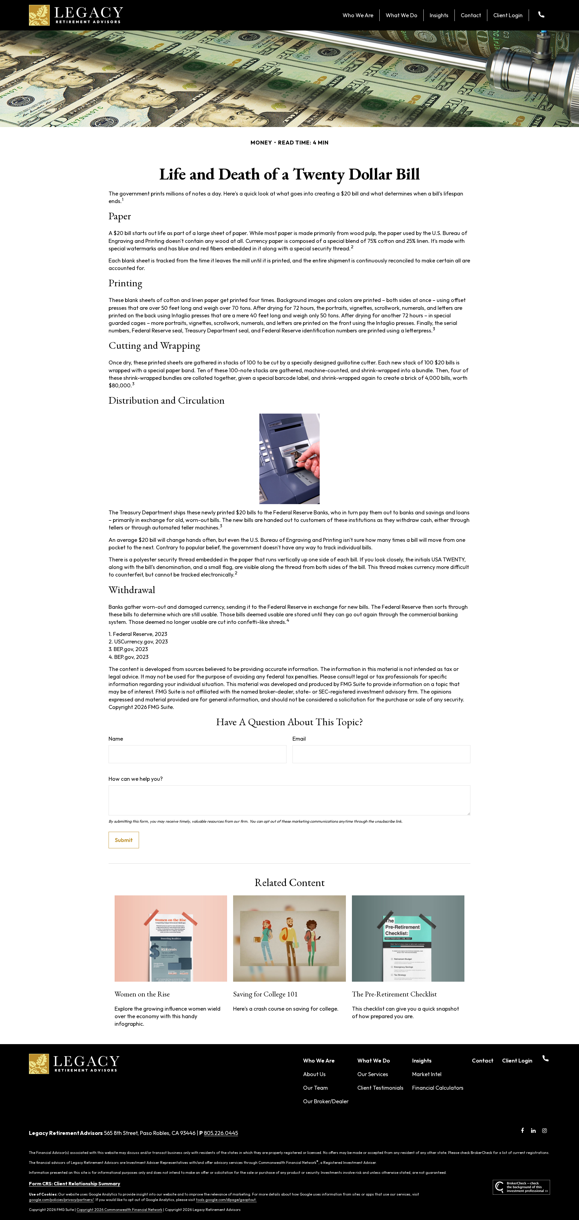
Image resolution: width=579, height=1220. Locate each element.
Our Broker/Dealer (326, 1101)
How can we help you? (136, 778)
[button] (358, 15)
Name (116, 738)
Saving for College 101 (265, 994)
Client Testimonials (380, 1087)
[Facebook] (522, 1130)
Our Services (372, 1074)
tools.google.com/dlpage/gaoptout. (226, 1199)
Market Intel (426, 1074)
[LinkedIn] (533, 1130)
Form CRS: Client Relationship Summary (74, 1183)
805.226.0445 (221, 1132)
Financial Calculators (438, 1087)
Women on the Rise (142, 994)
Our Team (315, 1087)
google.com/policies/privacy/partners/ (61, 1199)
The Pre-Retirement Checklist (394, 994)
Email (299, 738)
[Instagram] (544, 1130)
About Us (314, 1074)
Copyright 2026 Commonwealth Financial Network (119, 1209)
